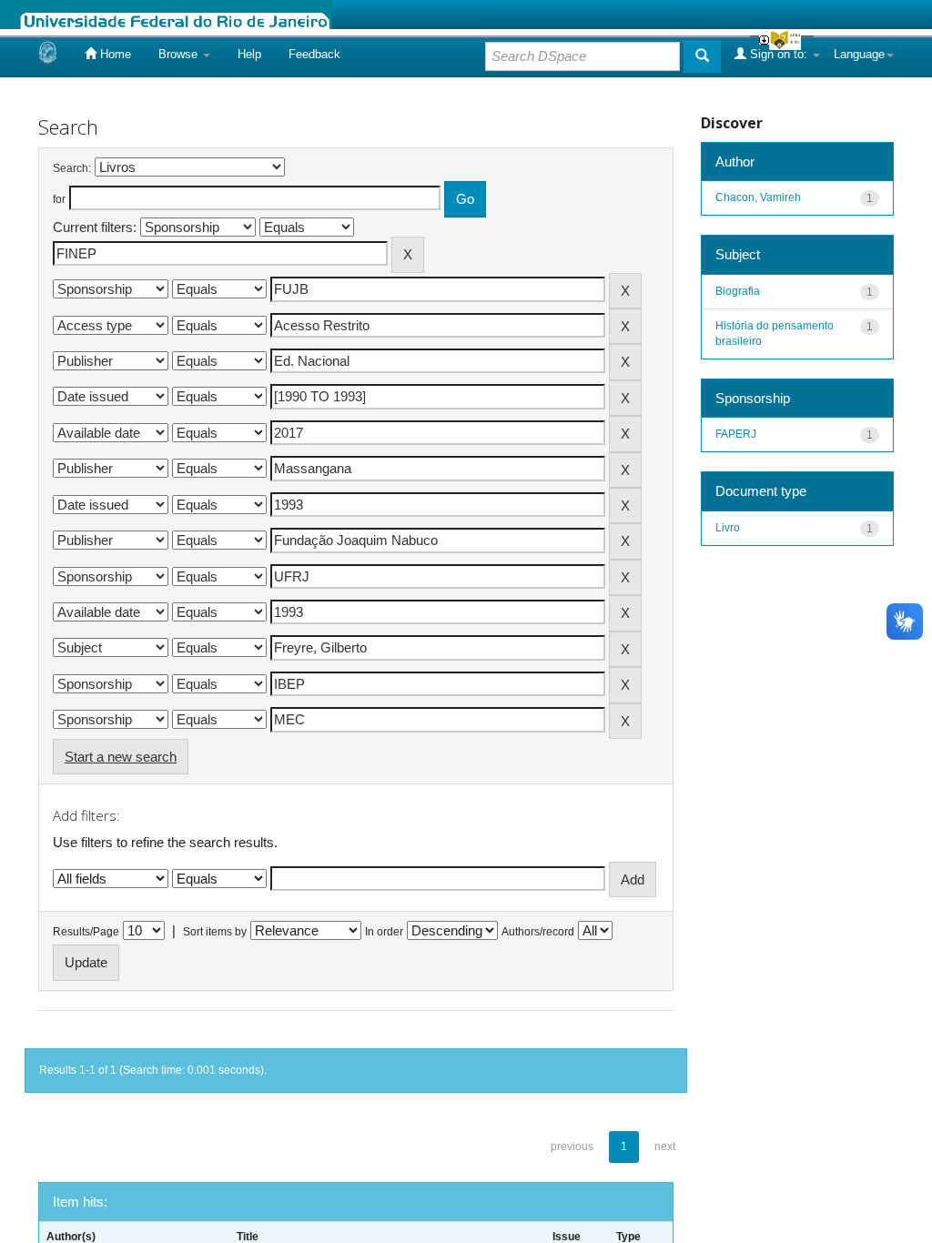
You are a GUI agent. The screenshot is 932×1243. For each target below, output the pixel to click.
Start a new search (121, 756)
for (59, 199)
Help (249, 54)
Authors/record (537, 931)
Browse (179, 54)
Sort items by (215, 931)
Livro (727, 527)
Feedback (314, 54)
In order (384, 931)
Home (113, 54)
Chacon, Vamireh (758, 197)
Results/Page (86, 931)
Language (859, 54)
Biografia (737, 291)
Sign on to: (778, 54)
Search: (72, 168)
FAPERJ (735, 434)
